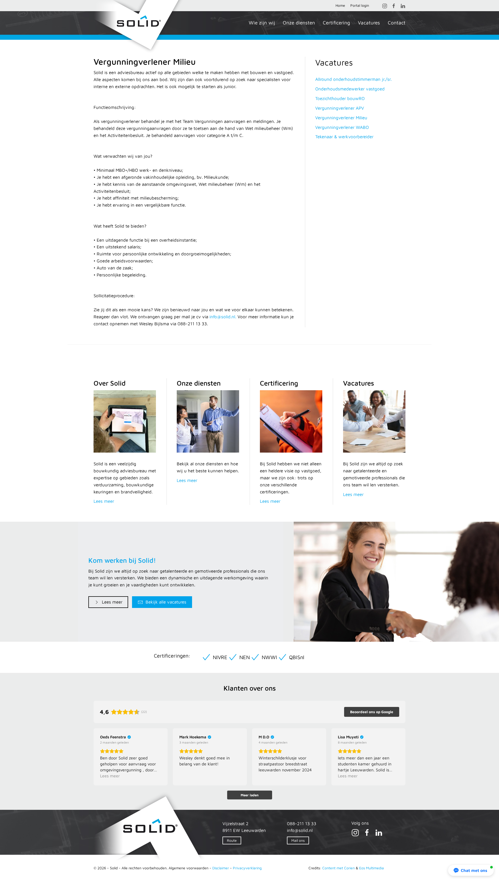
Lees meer (112, 602)
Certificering (336, 22)
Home (340, 5)
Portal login (359, 5)
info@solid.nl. (222, 316)
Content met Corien (338, 868)
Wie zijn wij (262, 22)
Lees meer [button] (110, 775)
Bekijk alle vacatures (166, 602)
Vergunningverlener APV (339, 108)
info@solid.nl (300, 830)
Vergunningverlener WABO (342, 127)
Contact (396, 22)
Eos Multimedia (371, 868)
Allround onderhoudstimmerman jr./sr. (353, 79)
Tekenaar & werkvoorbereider (344, 136)
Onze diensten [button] (299, 22)
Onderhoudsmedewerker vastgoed (350, 88)
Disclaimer (220, 868)
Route (232, 840)
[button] (471, 870)
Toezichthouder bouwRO (340, 98)
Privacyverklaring (247, 868)
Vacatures (369, 22)
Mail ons (298, 840)
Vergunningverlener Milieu (341, 117)
